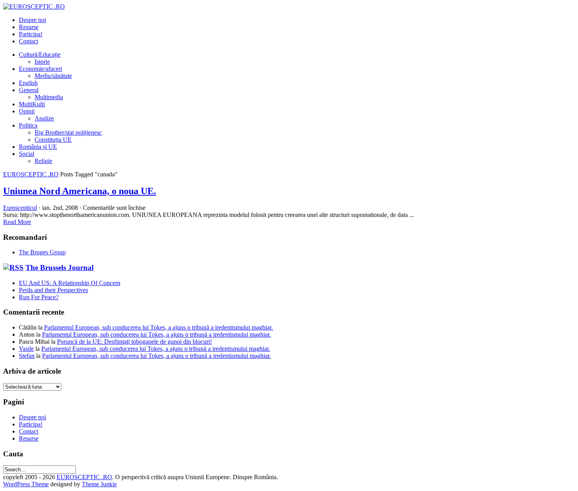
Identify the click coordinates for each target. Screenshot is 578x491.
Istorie (42, 61)
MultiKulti (32, 104)
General (29, 90)
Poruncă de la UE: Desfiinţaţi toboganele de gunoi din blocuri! (134, 341)
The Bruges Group (42, 252)
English (28, 83)
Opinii (27, 111)
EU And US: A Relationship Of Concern (69, 283)
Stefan (27, 355)
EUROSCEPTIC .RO (31, 174)
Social (26, 153)
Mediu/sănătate (53, 75)
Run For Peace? (39, 297)
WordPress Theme (26, 484)
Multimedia (49, 97)
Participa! (30, 34)
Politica (28, 125)
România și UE (38, 146)
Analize (44, 118)
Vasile (26, 348)
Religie (43, 160)
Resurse (29, 27)
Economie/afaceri (40, 68)
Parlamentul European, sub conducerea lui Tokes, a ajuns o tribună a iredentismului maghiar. (158, 327)
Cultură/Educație (40, 54)
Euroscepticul (20, 207)
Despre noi (32, 20)
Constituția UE (53, 139)
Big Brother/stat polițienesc (68, 132)
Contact (28, 41)
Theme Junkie (99, 484)
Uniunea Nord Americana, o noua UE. (79, 191)
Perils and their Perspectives (53, 290)
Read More (17, 222)
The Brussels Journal (60, 267)
